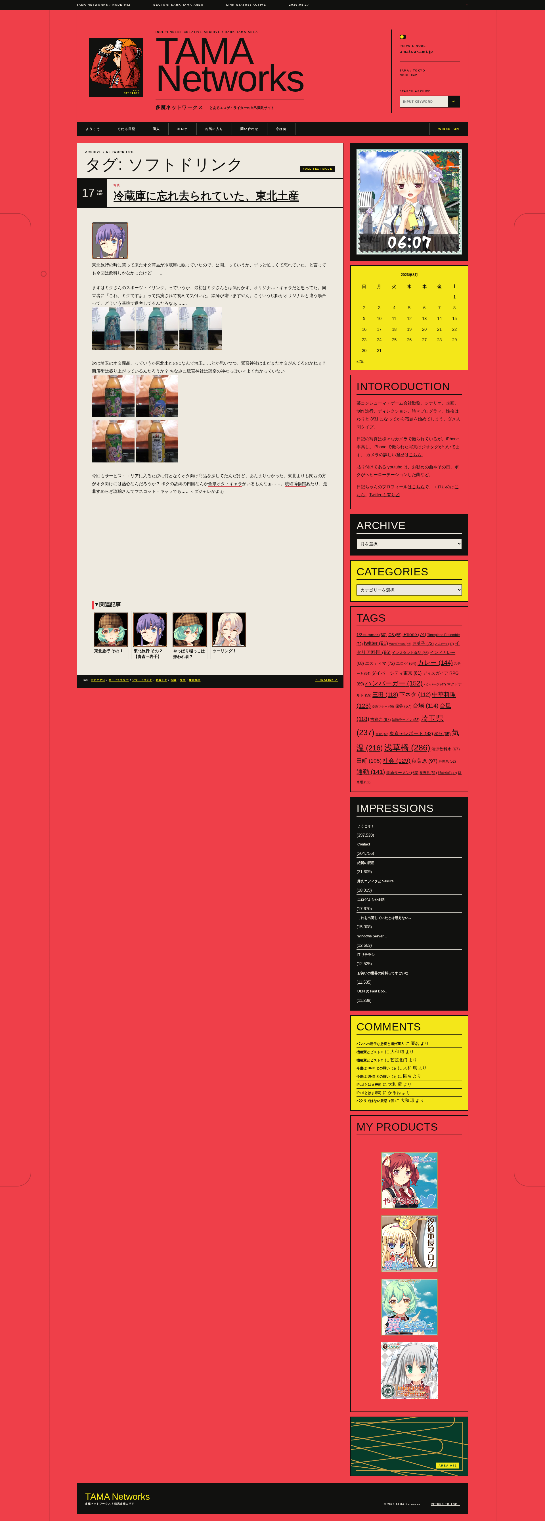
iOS (394, 635)
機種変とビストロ (370, 1052)
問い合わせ (249, 129)
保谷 (403, 706)
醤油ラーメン (402, 772)
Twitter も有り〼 (384, 494)
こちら (415, 454)
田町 (369, 761)
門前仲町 (447, 773)
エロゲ (182, 129)
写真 (117, 185)
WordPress (400, 643)
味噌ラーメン (406, 720)
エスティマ (380, 663)
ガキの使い (98, 680)
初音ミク (161, 680)
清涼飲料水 (445, 749)
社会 (396, 760)
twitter (376, 643)
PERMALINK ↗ (326, 680)
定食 (382, 734)
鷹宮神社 (194, 680)
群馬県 (447, 761)
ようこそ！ (365, 826)
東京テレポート (411, 733)
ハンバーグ (435, 684)
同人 (156, 129)
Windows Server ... (372, 936)
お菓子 (423, 643)
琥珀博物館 (295, 483)
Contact (363, 844)
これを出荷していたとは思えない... (384, 918)
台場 (426, 705)
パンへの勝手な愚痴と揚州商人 (380, 1044)
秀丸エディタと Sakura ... (377, 881)
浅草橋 (407, 747)
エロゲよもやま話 (371, 900)
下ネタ (415, 694)
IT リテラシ (366, 955)
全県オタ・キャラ (225, 483)
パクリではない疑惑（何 (375, 1101)
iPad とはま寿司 (369, 1085)
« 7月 (360, 361)
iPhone (414, 634)
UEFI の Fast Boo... (372, 991)
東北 (183, 680)
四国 (173, 680)
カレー (435, 662)
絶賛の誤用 (365, 863)
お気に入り (214, 129)
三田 (385, 694)
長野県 (428, 773)
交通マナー (383, 706)
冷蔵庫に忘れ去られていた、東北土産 (206, 196)
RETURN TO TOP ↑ (445, 1504)
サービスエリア (119, 680)
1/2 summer (372, 635)
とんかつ (444, 643)
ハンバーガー (394, 683)
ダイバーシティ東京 (397, 673)
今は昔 (281, 129)
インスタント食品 (410, 653)
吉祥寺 (380, 719)
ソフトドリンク (142, 680)
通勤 (371, 771)
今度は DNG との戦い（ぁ (377, 1068)
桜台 (442, 733)
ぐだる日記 (126, 129)
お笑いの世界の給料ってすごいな (382, 973)
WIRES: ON (448, 129)
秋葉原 (424, 761)
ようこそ (93, 129)
